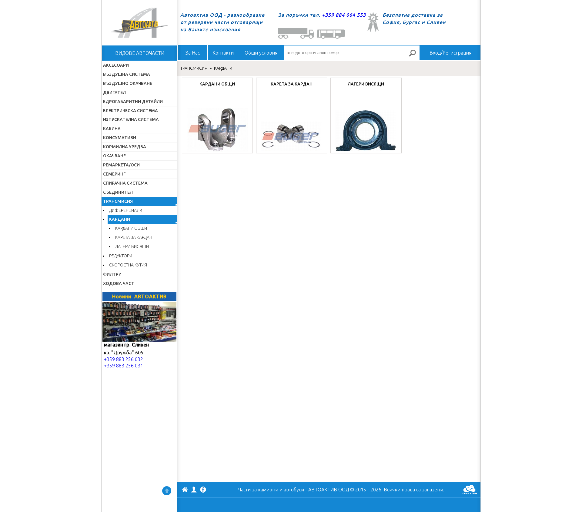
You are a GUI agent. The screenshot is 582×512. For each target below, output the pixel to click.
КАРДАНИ (119, 219)
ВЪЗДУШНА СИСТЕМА (126, 74)
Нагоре (166, 490)
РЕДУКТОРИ (120, 255)
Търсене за (415, 55)
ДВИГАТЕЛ (114, 92)
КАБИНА (112, 128)
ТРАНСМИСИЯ (118, 201)
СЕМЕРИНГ (114, 174)
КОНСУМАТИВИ (119, 137)
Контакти (223, 52)
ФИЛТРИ (112, 274)
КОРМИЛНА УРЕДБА (124, 146)
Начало (139, 22)
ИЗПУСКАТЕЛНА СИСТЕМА (131, 119)
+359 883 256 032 (123, 359)
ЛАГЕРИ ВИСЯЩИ (132, 246)
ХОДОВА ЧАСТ (118, 283)
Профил (194, 489)
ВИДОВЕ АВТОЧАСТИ (139, 53)
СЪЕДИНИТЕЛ (118, 192)
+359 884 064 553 (344, 15)
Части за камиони (258, 489)
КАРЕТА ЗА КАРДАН (133, 237)
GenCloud (470, 489)
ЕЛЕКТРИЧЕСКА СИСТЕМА (130, 110)
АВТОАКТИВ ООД (184, 490)
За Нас (193, 52)
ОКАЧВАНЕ (114, 155)
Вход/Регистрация (450, 52)
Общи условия (261, 52)
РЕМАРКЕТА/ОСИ (121, 164)
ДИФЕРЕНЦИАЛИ (125, 210)
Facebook (203, 490)
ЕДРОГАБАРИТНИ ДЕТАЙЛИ (133, 101)
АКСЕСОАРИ (116, 65)
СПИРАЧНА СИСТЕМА (125, 183)
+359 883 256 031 (123, 365)
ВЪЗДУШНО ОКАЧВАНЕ (127, 83)
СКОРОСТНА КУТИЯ (128, 265)
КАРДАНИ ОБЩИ (131, 228)
